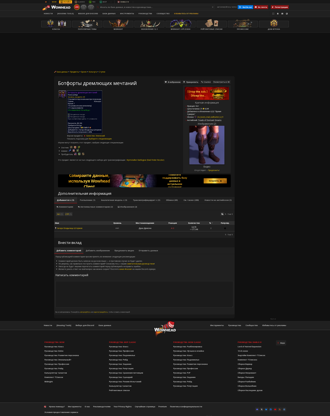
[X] (262, 409)
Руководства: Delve (53, 351)
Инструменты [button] (127, 13)
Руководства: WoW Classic (187, 342)
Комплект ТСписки (53, 377)
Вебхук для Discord (88, 13)
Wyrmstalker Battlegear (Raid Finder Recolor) (145, 160)
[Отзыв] (282, 14)
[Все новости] (46, 1)
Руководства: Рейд (53, 368)
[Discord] (257, 409)
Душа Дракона (145, 228)
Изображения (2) (207, 123)
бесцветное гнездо (77, 114)
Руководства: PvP (181, 373)
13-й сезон (243, 351)
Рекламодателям (101, 406)
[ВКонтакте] (284, 409)
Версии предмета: (75, 136)
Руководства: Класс (54, 346)
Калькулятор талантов (55, 373)
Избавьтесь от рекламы (186, 13)
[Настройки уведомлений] (278, 14)
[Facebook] (271, 409)
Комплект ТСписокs (247, 359)
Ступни (102, 72)
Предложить (213, 170)
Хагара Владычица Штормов (69, 228)
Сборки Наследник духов (250, 390)
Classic (81, 2)
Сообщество (163, 13)
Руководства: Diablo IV (250, 342)
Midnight (48, 381)
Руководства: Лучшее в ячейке (188, 351)
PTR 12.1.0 (83, 7)
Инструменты (217, 325)
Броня (83, 72)
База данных (109, 13)
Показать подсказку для (78, 138)
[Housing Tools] (64, 325)
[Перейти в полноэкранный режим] (273, 14)
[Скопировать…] (222, 214)
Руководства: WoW (54, 342)
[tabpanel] (144, 224)
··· (111, 2)
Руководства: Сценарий (121, 377)
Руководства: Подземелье (122, 355)
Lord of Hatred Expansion (249, 346)
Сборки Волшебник (247, 386)
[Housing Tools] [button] (65, 13)
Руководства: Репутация (121, 368)
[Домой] (57, 7)
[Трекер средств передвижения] (144, 180)
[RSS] (280, 409)
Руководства (145, 13)
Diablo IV (125, 2)
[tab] (65, 200)
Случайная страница (145, 406)
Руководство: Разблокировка (187, 346)
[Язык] (287, 14)
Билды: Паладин (246, 377)
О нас (87, 406)
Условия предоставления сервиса (61, 412)
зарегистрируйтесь (101, 312)
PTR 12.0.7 (91, 7)
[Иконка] (62, 94)
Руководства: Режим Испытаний (125, 381)
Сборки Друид (245, 368)
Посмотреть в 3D (221, 82)
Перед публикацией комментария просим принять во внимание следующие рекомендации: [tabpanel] (105, 284)
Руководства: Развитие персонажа (61, 355)
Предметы (74, 72)
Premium (162, 406)
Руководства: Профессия (56, 364)
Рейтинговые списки (119, 390)
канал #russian (125, 269)
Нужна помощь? (57, 406)
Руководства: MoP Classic (122, 342)
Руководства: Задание (120, 364)
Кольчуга (93, 72)
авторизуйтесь (85, 312)
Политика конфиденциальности (186, 406)
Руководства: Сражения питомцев (126, 373)
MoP (105, 2)
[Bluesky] (266, 409)
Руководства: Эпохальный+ (57, 359)
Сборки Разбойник (247, 381)
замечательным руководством (140, 263)
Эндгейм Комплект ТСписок (251, 355)
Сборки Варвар (245, 364)
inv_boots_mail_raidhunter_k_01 (210, 117)
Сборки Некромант (247, 373)
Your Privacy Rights (123, 406)
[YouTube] (275, 409)
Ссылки (207, 82)
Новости (48, 13)
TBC (94, 2)
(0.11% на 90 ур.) (84, 110)
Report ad (273, 319)
